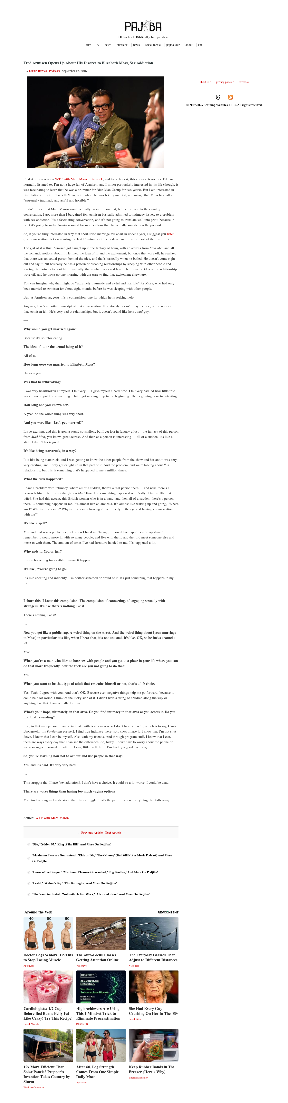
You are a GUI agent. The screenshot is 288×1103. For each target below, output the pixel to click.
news (136, 44)
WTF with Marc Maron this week (79, 179)
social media (153, 44)
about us (204, 82)
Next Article (113, 832)
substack (122, 44)
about (189, 44)
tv (98, 44)
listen (171, 233)
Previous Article (92, 832)
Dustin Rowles (38, 71)
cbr (200, 44)
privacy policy (224, 82)
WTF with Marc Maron (52, 817)
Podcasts (54, 71)
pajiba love (173, 44)
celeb (108, 44)
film (88, 44)
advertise (244, 82)
